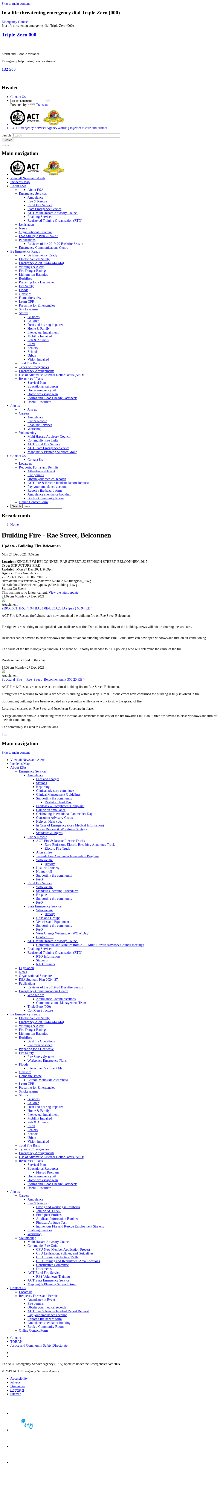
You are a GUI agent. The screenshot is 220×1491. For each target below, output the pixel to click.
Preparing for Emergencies (37, 305)
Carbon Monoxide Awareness (48, 1080)
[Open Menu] (7, 145)
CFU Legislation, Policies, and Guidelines (64, 1253)
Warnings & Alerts (31, 267)
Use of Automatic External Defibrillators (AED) (51, 375)
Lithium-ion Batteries (33, 274)
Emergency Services (33, 193)
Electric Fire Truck (57, 848)
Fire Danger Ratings (32, 270)
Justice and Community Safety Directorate (38, 1345)
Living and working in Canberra (58, 1207)
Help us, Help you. (49, 821)
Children (33, 321)
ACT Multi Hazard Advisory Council (53, 213)
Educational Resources (43, 386)
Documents (44, 1269)
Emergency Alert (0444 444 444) (41, 263)
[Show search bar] (3, 145)
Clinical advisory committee (55, 790)
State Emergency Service (44, 209)
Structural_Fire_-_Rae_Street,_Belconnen (43, 679)
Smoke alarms (28, 309)
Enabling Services (40, 217)
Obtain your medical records (47, 479)
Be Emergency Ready (25, 251)
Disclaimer (17, 1386)
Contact (15, 1338)
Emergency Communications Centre (43, 247)
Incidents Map (20, 182)
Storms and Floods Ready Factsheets (52, 398)
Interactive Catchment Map (46, 1068)
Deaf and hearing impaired (46, 324)
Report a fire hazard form (45, 490)
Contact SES (44, 937)
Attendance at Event (41, 471)
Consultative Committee (52, 1265)
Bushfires (25, 278)
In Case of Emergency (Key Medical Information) (70, 825)
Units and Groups (48, 918)
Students (42, 960)
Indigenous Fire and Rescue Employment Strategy (70, 1226)
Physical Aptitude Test (51, 1222)
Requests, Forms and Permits (38, 467)
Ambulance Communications (56, 999)
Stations (41, 783)
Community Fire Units (43, 440)
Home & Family (39, 328)
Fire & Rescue (37, 201)
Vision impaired (38, 359)
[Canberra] (25, 1413)
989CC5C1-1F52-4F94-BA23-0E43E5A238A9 (47, 608)
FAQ (39, 879)
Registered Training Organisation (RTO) (55, 220)
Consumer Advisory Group (54, 817)
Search (6, 135)
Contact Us (18, 97)
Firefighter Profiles (48, 1215)
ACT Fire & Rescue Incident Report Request (58, 483)
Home (14, 524)
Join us (15, 405)
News (23, 228)
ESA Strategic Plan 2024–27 (38, 236)
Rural (31, 344)
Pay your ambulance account (47, 486)
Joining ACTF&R (48, 1211)
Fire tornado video (40, 1045)
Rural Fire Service (40, 205)
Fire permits (36, 475)
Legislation (26, 224)
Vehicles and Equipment (52, 922)
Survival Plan (37, 382)
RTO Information (48, 956)
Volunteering (27, 432)
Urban (32, 355)
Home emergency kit (42, 390)
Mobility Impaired (40, 336)
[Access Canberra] (25, 1446)
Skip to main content (16, 3)
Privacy (15, 1382)
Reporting (43, 787)
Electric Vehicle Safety (34, 259)
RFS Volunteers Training (53, 1276)
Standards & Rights (49, 833)
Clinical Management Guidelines (58, 794)
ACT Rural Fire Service (44, 444)
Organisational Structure (35, 232)
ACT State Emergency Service (48, 448)
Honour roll (44, 871)
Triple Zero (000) (39, 1006)
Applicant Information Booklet (57, 1218)
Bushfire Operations (41, 1041)
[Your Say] (25, 1430)
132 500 (9, 69)
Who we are (44, 860)
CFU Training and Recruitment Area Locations (68, 1261)
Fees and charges (47, 779)
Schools (33, 351)
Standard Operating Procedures (57, 891)
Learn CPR (26, 301)
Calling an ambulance (51, 810)
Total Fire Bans (29, 363)
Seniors (33, 348)
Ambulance (35, 197)
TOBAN (16, 1341)
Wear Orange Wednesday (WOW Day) (62, 933)
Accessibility (19, 1378)
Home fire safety (30, 297)
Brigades (42, 895)
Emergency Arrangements (36, 371)
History (50, 864)
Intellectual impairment (43, 332)
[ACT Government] (25, 1462)
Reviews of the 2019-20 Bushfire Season (55, 244)
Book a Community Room (46, 498)
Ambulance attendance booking (49, 494)
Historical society (48, 868)
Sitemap (15, 1394)
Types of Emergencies (34, 367)
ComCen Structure (40, 1010)
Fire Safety (26, 286)
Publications (27, 240)
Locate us (25, 463)
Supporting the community (54, 798)
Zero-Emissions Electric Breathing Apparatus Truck (80, 844)
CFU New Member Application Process (63, 1249)
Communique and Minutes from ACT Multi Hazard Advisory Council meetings (90, 945)
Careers (24, 413)
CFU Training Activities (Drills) (57, 1257)
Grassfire (25, 294)
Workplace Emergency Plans (47, 1060)
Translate (42, 104)
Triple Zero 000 (19, 34)
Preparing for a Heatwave (36, 282)
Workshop (34, 429)
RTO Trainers (45, 964)
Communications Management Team (61, 1002)
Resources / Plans (31, 378)
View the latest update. (64, 592)
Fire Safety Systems (41, 1056)
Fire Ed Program (47, 1172)
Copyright (17, 1390)
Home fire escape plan (43, 394)
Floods (23, 290)
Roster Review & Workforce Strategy (61, 829)
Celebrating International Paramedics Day (64, 814)
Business (34, 317)
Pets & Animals (38, 340)
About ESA (18, 186)
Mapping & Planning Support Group (52, 452)
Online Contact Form (33, 502)
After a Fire (44, 852)
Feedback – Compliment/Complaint (60, 806)
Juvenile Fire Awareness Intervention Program (67, 856)
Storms (23, 313)
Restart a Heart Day (58, 802)
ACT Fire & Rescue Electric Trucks (60, 841)
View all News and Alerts (27, 178)
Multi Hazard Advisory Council (49, 436)
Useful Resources (39, 402)
